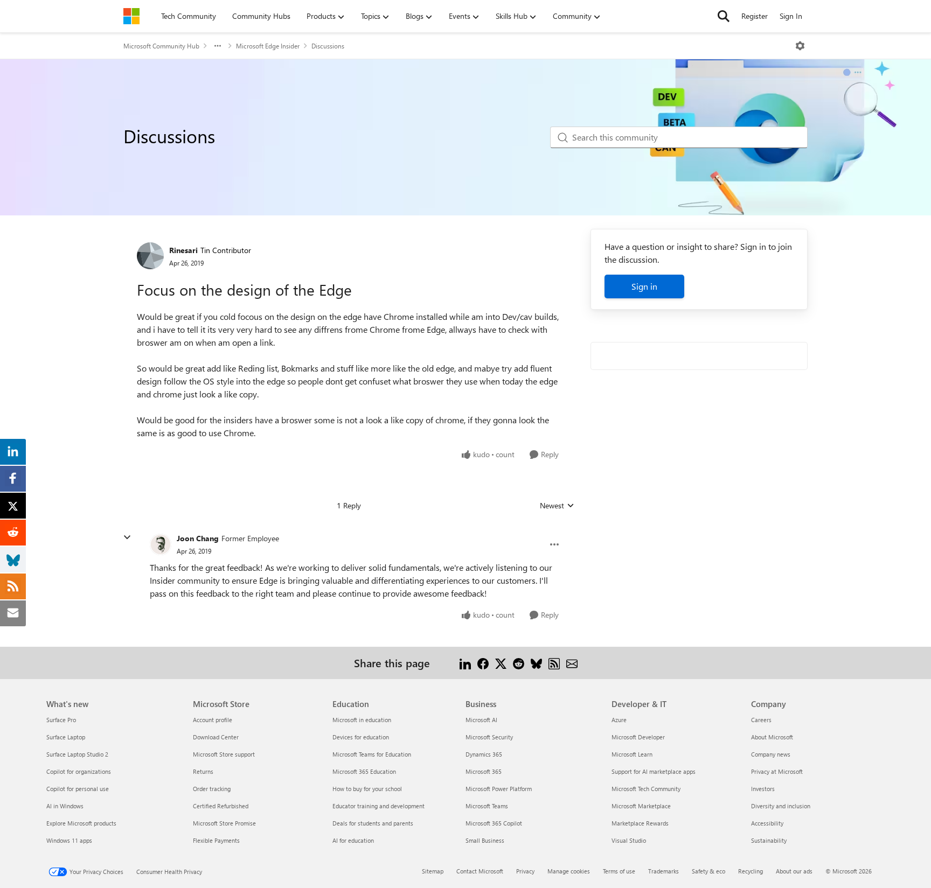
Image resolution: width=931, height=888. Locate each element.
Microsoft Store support (224, 754)
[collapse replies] (127, 537)
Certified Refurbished (220, 806)
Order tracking (212, 789)
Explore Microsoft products (81, 823)
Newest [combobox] (557, 505)
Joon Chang (198, 538)
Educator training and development (378, 806)
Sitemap (432, 871)
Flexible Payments (216, 840)
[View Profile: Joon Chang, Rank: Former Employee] (160, 544)
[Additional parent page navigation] (217, 45)
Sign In (791, 16)
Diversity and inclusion (780, 806)
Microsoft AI (481, 720)
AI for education (353, 840)
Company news (770, 754)
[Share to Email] (572, 662)
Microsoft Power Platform (499, 789)
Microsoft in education (361, 720)
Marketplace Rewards (640, 823)
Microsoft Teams (487, 806)
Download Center (216, 737)
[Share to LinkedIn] (465, 662)
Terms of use (619, 871)
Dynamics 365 (484, 754)
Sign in (644, 286)
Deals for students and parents (372, 823)
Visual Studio (629, 840)
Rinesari (183, 250)
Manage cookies (568, 871)
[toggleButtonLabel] (800, 45)
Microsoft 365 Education (364, 771)
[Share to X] (500, 662)
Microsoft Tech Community (646, 789)
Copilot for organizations (78, 771)
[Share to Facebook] (483, 662)
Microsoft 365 (484, 771)
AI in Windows (65, 806)
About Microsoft (772, 737)
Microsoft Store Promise (224, 823)
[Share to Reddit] (518, 662)
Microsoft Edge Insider (268, 45)
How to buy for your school (367, 789)
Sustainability (769, 840)
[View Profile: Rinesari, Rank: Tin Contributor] (150, 255)
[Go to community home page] (131, 16)
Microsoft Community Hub (161, 45)
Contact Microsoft (479, 871)
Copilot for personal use (77, 789)
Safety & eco (708, 871)
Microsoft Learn (632, 754)
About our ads (794, 871)
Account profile (212, 720)
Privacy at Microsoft (777, 771)
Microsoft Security (489, 737)
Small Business (485, 840)
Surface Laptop (65, 737)
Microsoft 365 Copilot (494, 823)
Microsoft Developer (638, 737)
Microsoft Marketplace (641, 806)
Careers (761, 720)
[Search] (723, 16)
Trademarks (663, 871)
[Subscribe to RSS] (554, 662)
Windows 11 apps (69, 840)
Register (754, 16)
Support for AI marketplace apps (654, 771)
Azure (619, 720)
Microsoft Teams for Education (371, 754)
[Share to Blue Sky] (536, 662)
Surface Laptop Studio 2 (77, 754)
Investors (763, 789)
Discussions (327, 45)
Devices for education (360, 737)
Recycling (750, 871)
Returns (203, 771)
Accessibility (767, 823)
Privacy (525, 871)
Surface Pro (61, 720)
